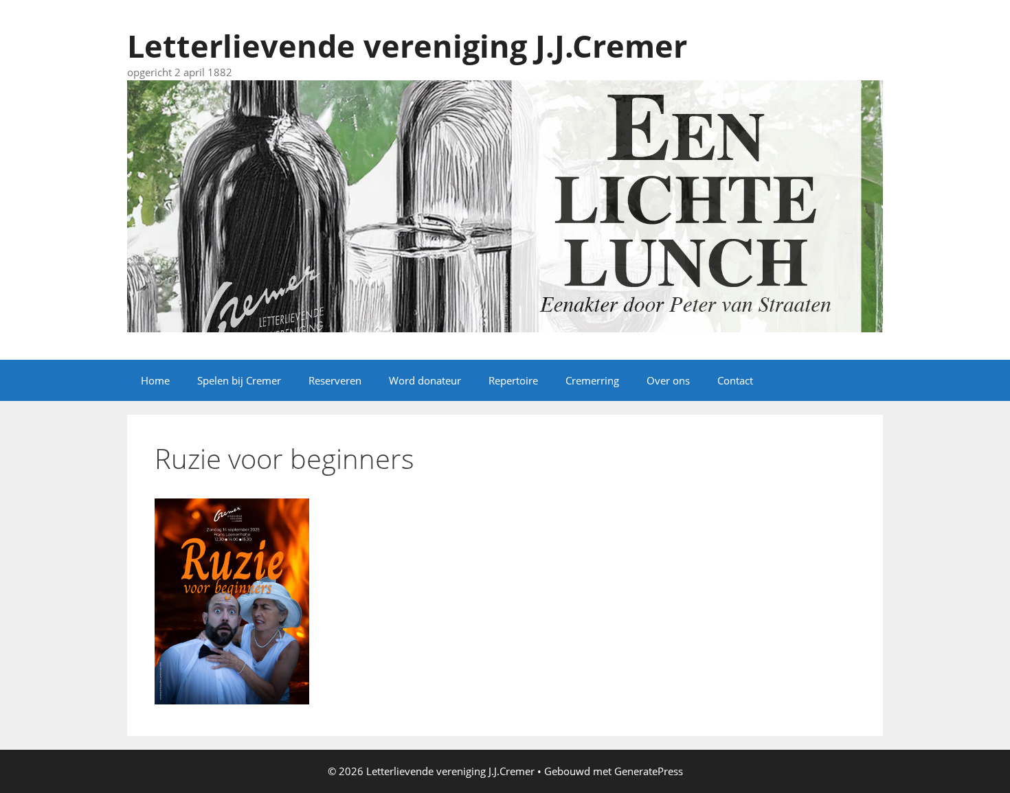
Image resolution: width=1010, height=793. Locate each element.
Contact (735, 380)
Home (155, 380)
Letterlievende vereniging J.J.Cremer (407, 46)
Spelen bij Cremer (239, 380)
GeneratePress (648, 771)
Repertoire (513, 380)
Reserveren (334, 380)
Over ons (668, 380)
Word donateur (425, 380)
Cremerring (592, 380)
